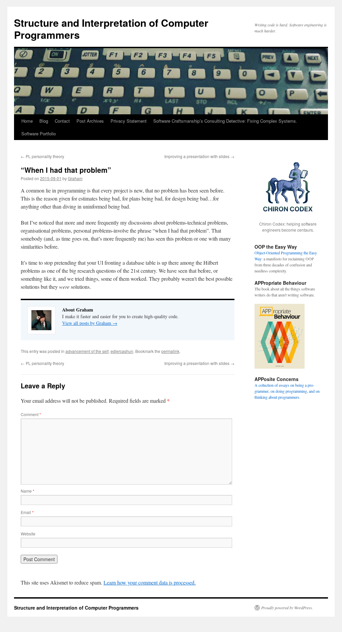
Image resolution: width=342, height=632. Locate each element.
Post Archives (90, 121)
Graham (75, 178)
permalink (170, 351)
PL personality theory (42, 156)
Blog (43, 121)
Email (27, 512)
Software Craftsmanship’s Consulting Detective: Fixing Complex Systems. (225, 121)
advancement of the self (87, 351)
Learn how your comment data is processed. (150, 582)
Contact (62, 121)
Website (28, 533)
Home (27, 121)
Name (27, 491)
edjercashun (122, 351)
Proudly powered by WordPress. (287, 607)
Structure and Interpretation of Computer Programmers (111, 28)
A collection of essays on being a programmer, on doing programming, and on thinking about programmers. (287, 391)
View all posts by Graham (89, 323)
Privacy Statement (129, 121)
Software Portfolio (38, 133)
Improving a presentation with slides (199, 156)
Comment (31, 414)
